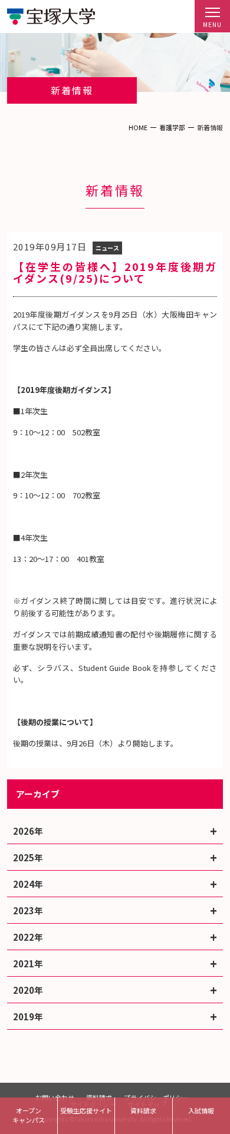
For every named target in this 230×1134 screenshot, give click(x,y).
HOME (138, 127)
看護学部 (172, 127)
